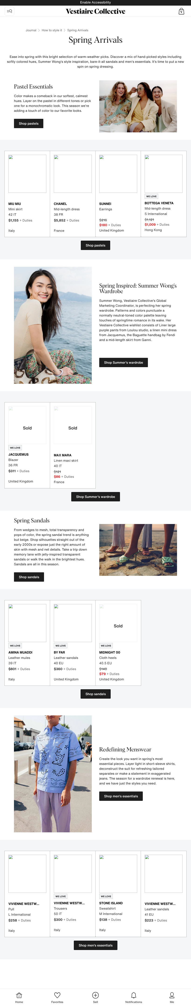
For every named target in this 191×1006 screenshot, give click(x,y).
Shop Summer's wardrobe (123, 362)
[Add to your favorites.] (43, 204)
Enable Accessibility (95, 2)
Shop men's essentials (121, 796)
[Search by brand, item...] (9, 11)
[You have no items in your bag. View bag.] (181, 11)
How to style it (52, 30)
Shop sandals (29, 576)
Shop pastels (28, 123)
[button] (181, 11)
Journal (31, 30)
